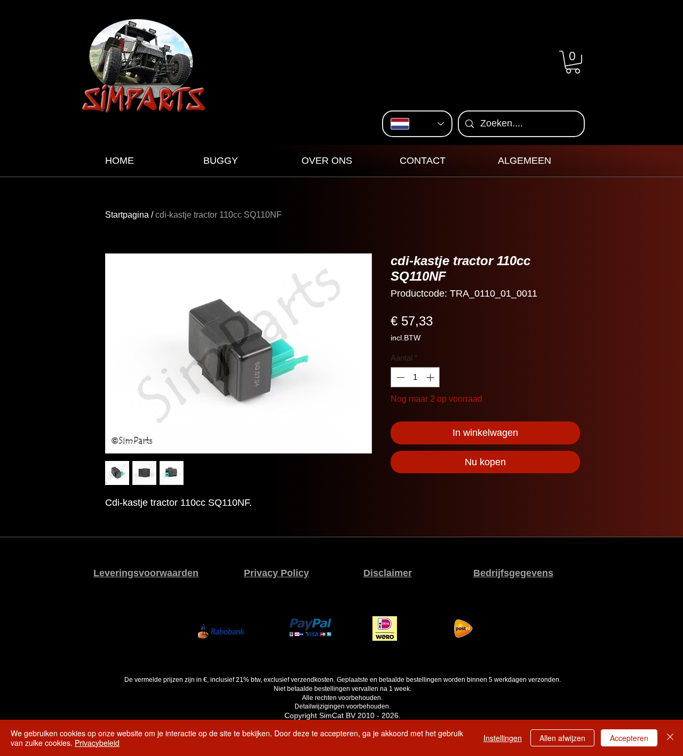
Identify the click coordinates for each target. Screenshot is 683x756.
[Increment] (431, 377)
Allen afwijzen (562, 738)
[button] (572, 62)
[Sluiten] (670, 737)
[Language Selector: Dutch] (417, 123)
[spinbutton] (415, 377)
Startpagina (127, 214)
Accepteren (629, 738)
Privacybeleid (97, 742)
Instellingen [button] (502, 738)
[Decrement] (399, 377)
